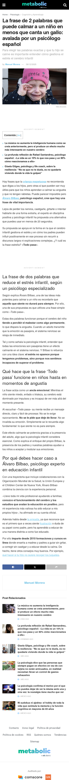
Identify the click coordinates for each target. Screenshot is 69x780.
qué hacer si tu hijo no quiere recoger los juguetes (30, 555)
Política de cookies (13, 734)
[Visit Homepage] (34, 5)
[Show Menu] (3, 5)
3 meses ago (25, 713)
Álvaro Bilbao (10, 198)
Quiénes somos (42, 734)
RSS (29, 734)
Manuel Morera (12, 64)
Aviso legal (28, 728)
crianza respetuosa (34, 181)
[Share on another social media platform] (56, 567)
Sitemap (34, 741)
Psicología (14, 14)
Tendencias (60, 734)
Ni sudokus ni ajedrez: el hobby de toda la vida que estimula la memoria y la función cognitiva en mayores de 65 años (41, 705)
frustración (46, 523)
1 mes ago (24, 656)
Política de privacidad (48, 728)
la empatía (33, 519)
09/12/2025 (31, 64)
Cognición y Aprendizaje (32, 14)
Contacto (14, 728)
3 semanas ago (26, 639)
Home (5, 14)
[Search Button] (65, 5)
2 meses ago (25, 696)
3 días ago (24, 619)
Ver (19, 135)
